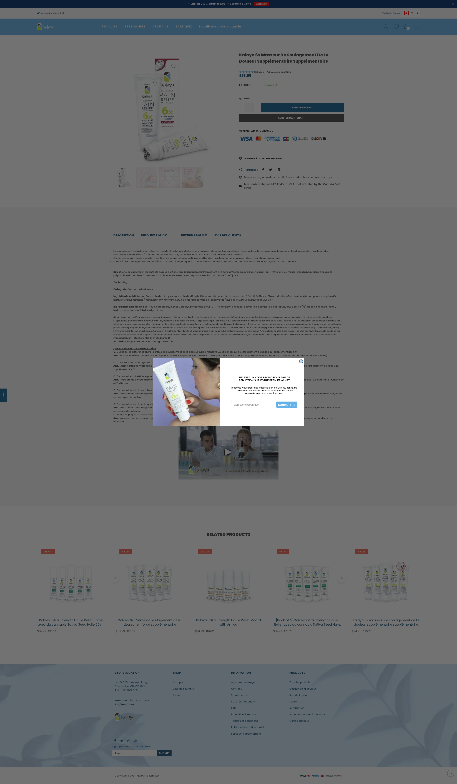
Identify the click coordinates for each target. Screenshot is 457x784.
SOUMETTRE (286, 405)
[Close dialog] (301, 361)
